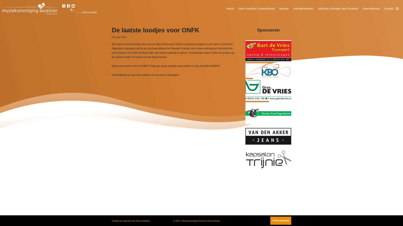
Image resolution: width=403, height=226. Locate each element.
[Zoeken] (397, 8)
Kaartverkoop (371, 8)
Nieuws (284, 8)
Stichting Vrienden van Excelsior (338, 8)
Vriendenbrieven (303, 8)
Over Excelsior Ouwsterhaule (256, 8)
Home (230, 8)
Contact (389, 8)
